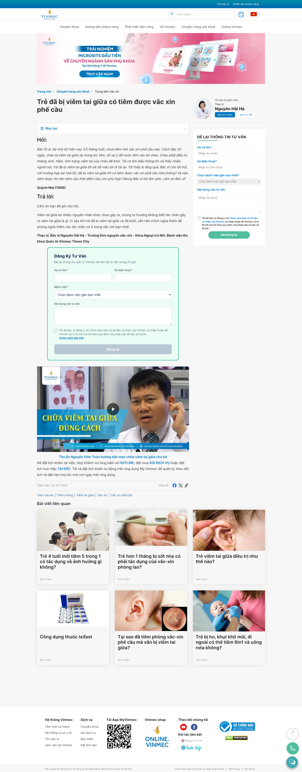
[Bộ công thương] (236, 727)
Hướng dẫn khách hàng (102, 27)
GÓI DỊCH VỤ (159, 463)
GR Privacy (234, 769)
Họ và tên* (204, 147)
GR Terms (250, 769)
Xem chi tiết (246, 114)
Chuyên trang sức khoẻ (198, 27)
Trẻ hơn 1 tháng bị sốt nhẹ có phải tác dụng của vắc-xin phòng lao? (149, 562)
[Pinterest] (186, 485)
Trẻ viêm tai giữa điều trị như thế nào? (227, 559)
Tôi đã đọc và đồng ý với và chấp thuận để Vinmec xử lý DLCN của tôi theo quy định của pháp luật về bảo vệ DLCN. (230, 223)
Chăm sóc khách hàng (246, 4)
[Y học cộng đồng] (191, 741)
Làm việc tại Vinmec (58, 745)
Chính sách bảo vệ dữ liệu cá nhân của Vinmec (200, 769)
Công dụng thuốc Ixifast (66, 637)
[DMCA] (236, 738)
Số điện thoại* (207, 161)
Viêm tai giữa (85, 495)
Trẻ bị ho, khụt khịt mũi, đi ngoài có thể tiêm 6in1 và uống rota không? (229, 642)
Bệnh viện (61, 287)
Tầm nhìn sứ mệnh (57, 726)
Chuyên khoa (69, 27)
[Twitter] (181, 485)
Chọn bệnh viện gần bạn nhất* (218, 175)
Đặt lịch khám (225, 114)
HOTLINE (127, 463)
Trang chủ (44, 91)
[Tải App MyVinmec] (119, 736)
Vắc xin (102, 495)
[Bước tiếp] (191, 748)
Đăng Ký (113, 349)
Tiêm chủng (65, 495)
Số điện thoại (123, 270)
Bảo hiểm (87, 739)
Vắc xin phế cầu (122, 495)
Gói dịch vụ (88, 733)
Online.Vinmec (231, 27)
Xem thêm (46, 579)
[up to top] (293, 734)
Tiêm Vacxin (45, 495)
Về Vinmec (167, 27)
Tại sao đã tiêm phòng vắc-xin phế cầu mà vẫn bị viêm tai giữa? (150, 642)
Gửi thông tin (229, 235)
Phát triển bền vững (139, 27)
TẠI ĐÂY (63, 469)
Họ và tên (61, 270)
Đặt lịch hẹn (89, 745)
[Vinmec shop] (157, 736)
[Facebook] (174, 485)
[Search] (172, 14)
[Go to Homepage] (49, 14)
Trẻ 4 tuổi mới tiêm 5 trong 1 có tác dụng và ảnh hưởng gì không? (70, 562)
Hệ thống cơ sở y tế (58, 733)
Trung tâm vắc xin (107, 91)
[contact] (293, 748)
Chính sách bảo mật (71, 338)
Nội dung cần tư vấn (67, 304)
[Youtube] (183, 727)
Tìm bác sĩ (223, 4)
